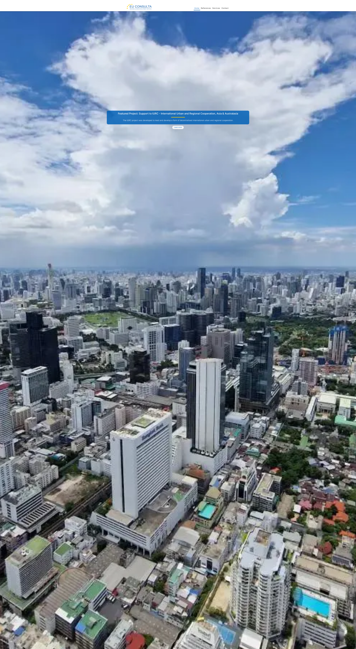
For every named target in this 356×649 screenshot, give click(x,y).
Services (216, 8)
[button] (26, 330)
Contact (225, 8)
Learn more (178, 129)
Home (196, 8)
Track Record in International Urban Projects (178, 113)
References (206, 8)
